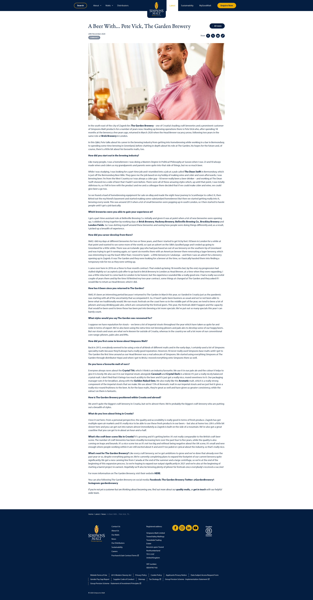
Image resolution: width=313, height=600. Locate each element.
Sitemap (141, 579)
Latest (172, 5)
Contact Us (116, 526)
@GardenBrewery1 (204, 479)
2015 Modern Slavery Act (121, 575)
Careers (114, 551)
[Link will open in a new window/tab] (175, 528)
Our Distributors (118, 543)
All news (218, 26)
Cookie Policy (156, 575)
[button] (156, 81)
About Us (115, 530)
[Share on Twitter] (213, 36)
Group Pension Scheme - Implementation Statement (186, 579)
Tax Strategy (154, 579)
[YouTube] (195, 528)
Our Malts (115, 535)
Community (94, 37)
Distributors (123, 5)
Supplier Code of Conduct (123, 579)
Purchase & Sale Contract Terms (124, 555)
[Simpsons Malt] (156, 9)
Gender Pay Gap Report (99, 579)
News (114, 539)
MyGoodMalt (205, 5)
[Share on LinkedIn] (218, 36)
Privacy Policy (141, 575)
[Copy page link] (223, 36)
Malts (108, 5)
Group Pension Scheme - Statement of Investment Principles (114, 583)
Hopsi (120, 357)
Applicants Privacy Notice (176, 575)
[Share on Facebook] (208, 36)
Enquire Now (227, 5)
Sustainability (187, 5)
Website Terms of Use (98, 575)
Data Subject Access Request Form (204, 575)
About (96, 5)
